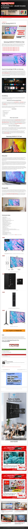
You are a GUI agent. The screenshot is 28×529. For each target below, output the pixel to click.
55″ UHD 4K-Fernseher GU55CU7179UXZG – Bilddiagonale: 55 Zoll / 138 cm (11, 48)
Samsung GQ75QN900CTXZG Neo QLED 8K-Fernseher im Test (20, 523)
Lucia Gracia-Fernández (7, 24)
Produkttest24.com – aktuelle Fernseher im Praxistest (13, 527)
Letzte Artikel (5, 360)
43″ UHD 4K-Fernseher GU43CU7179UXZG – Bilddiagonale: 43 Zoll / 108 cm (11, 47)
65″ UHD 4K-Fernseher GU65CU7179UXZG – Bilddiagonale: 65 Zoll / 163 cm (11, 49)
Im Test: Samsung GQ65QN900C (6, 522)
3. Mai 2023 (3, 523)
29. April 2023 (16, 524)
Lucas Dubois (19, 524)
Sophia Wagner (6, 523)
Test (10, 509)
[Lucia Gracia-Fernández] (3, 361)
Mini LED (4, 509)
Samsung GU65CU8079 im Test (6, 369)
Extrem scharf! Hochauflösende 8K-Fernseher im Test (10, 501)
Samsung (8, 509)
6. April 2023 (3, 24)
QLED (5, 509)
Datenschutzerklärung (21, 527)
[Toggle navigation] (2, 17)
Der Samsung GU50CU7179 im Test (21, 369)
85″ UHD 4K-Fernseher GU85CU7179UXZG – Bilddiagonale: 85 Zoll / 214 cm (11, 50)
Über (2, 360)
